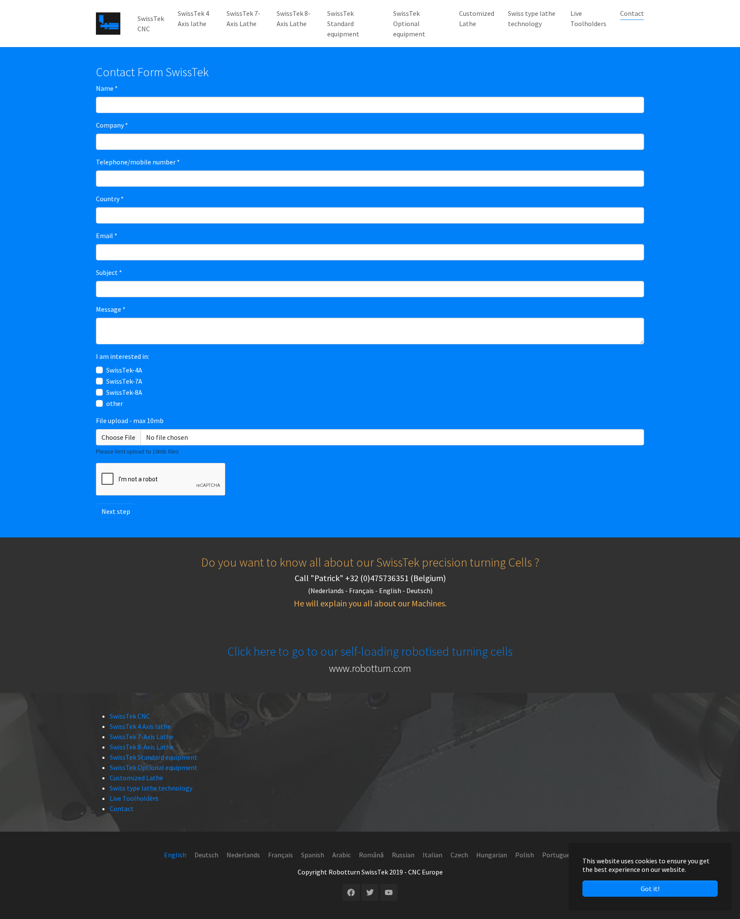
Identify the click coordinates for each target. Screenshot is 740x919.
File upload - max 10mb (130, 420)
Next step (115, 511)
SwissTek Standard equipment (153, 757)
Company (112, 125)
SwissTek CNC (130, 716)
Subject (109, 272)
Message (110, 309)
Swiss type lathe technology (151, 788)
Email (106, 235)
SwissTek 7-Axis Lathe (141, 736)
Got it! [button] (650, 888)
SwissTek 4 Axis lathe (140, 726)
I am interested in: (122, 356)
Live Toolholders (134, 798)
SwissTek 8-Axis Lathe (141, 747)
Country (110, 198)
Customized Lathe (136, 777)
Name (107, 88)
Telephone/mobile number (138, 162)
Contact (122, 808)
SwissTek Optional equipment (153, 767)
